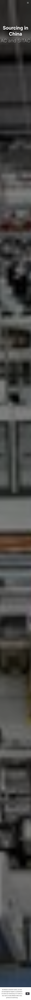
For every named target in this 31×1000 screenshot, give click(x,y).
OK (27, 993)
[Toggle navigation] (28, 2)
